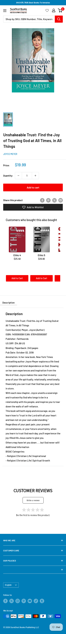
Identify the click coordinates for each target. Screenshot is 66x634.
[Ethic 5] (41, 239)
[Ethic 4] (17, 239)
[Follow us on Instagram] (17, 601)
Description (8, 302)
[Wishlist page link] (47, 10)
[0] (60, 10)
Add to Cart (17, 278)
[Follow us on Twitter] (11, 601)
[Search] (59, 19)
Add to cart (33, 187)
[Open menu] (4, 10)
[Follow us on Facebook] (5, 601)
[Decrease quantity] (18, 175)
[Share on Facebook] (42, 200)
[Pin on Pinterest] (48, 200)
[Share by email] (60, 200)
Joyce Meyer (10, 154)
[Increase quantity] (35, 175)
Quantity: (8, 175)
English (8, 585)
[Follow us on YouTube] (30, 601)
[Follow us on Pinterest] (23, 601)
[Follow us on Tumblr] (42, 601)
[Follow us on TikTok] (36, 601)
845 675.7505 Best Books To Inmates (33, 2)
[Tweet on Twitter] (54, 200)
